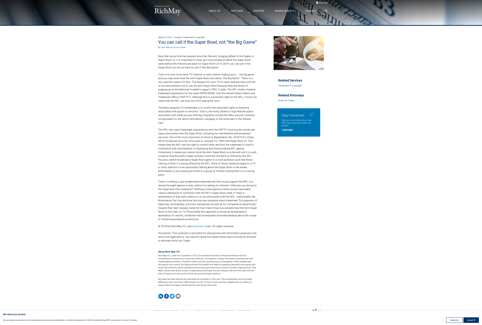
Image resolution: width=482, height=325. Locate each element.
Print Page (323, 3)
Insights (178, 37)
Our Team (237, 10)
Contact (310, 10)
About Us (214, 10)
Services (258, 10)
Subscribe (287, 130)
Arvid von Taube (178, 47)
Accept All (471, 320)
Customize (454, 320)
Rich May (165, 47)
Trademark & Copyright (194, 37)
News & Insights (285, 10)
